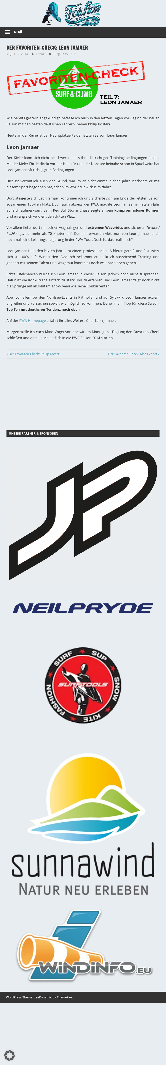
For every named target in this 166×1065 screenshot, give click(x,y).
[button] (9, 1055)
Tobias (40, 54)
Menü (18, 32)
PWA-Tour (68, 54)
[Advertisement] (83, 393)
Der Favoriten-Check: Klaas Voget (132, 354)
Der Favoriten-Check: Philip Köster (33, 354)
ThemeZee (64, 997)
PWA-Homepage (32, 320)
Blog (57, 54)
